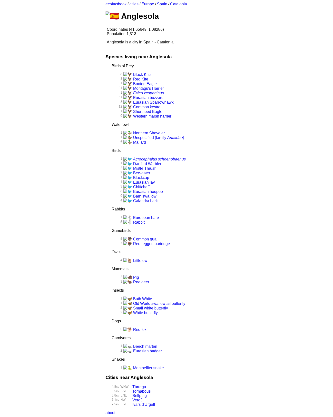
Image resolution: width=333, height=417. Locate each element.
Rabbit (138, 222)
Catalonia (178, 4)
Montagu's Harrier (148, 88)
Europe (147, 4)
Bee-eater (141, 173)
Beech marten (144, 346)
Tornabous (141, 391)
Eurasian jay (143, 182)
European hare (145, 218)
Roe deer (140, 282)
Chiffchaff (140, 187)
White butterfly (145, 313)
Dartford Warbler (146, 164)
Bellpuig (139, 396)
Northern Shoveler (148, 133)
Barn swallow (144, 196)
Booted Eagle (144, 84)
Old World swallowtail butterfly (158, 303)
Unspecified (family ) (158, 138)
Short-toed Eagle (147, 111)
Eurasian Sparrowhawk (153, 102)
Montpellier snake (148, 368)
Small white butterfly (150, 308)
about (110, 413)
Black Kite (141, 74)
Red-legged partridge (151, 244)
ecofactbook (116, 4)
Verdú (137, 400)
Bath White (142, 299)
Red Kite (140, 79)
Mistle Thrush (144, 168)
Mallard (139, 142)
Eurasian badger (147, 351)
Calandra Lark (145, 201)
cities (133, 4)
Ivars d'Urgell (143, 404)
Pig (135, 277)
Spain (162, 4)
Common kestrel (146, 107)
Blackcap (140, 178)
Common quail (145, 239)
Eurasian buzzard (148, 98)
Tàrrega (139, 387)
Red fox (139, 330)
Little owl (140, 260)
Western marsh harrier (151, 116)
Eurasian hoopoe (147, 191)
